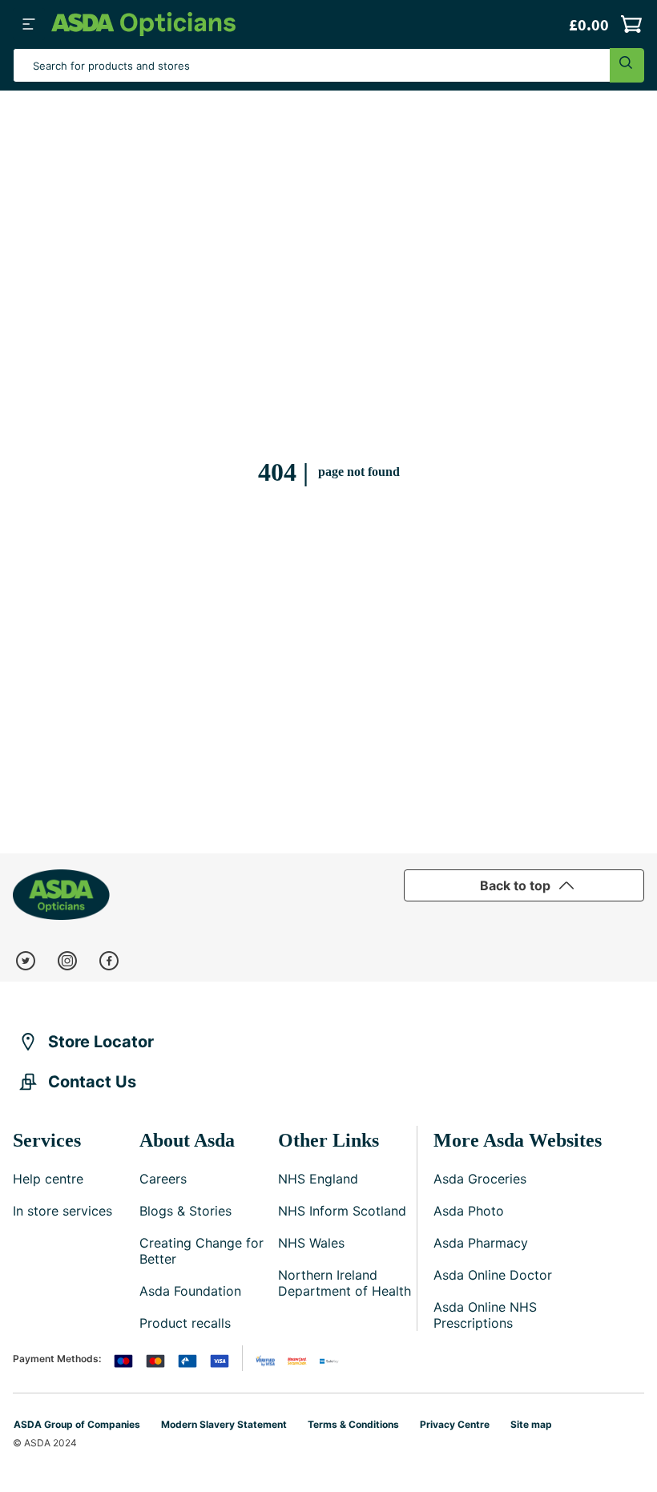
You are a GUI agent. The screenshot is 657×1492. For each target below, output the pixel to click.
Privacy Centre (455, 1424)
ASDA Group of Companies (77, 1424)
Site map (531, 1424)
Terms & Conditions (353, 1424)
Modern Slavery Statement (224, 1424)
